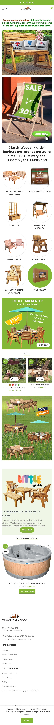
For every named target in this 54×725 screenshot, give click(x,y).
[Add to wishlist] (16, 379)
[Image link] (27, 110)
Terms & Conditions (10, 654)
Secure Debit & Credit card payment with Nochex (21, 691)
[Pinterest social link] (27, 2)
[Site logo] (27, 9)
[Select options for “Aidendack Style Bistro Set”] (12, 379)
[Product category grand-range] (14, 247)
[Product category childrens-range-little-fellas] (14, 279)
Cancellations (7, 678)
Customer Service (9, 686)
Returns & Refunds (9, 673)
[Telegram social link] (33, 2)
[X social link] (23, 2)
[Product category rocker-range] (40, 247)
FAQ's (4, 682)
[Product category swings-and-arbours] (40, 214)
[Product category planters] (14, 213)
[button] (38, 379)
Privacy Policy (7, 659)
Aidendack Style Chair (40, 385)
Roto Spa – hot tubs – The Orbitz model (27, 583)
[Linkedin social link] (30, 2)
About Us (5, 650)
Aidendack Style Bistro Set (14, 388)
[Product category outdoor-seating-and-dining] (14, 181)
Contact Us (6, 663)
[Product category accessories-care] (40, 179)
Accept (27, 720)
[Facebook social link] (20, 2)
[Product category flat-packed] (40, 278)
